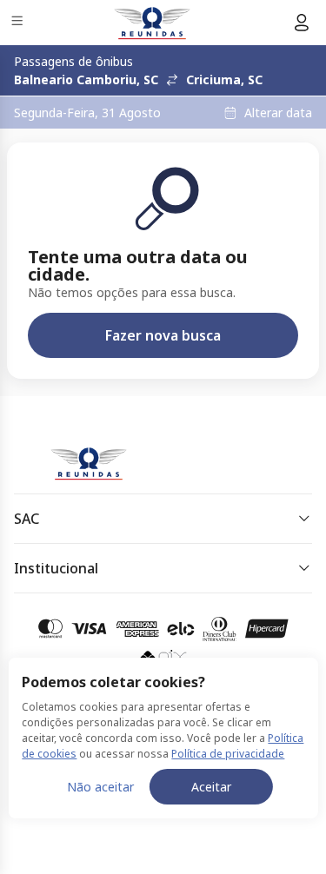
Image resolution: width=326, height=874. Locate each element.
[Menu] (18, 23)
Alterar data (278, 113)
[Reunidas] (152, 22)
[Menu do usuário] (301, 22)
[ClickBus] (75, 459)
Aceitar (211, 786)
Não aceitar (100, 786)
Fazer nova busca (163, 335)
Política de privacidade (227, 753)
